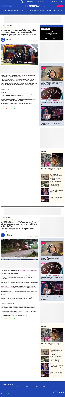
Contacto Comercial (13, 386)
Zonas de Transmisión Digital (25, 386)
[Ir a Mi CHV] (22, 1)
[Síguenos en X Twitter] (52, 1)
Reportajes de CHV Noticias (13, 275)
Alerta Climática (52, 10)
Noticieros (33, 13)
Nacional (4, 10)
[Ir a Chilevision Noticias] (32, 384)
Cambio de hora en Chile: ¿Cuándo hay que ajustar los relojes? (52, 103)
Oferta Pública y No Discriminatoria (40, 386)
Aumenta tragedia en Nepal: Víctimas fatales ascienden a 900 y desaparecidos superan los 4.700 (51, 170)
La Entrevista (60, 10)
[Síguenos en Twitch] (63, 1)
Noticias (3, 25)
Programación (52, 6)
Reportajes (16, 10)
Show (47, 10)
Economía (29, 10)
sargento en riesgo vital (6, 287)
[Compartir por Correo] (37, 41)
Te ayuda (42, 10)
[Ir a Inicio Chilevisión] (41, 1)
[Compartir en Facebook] (28, 41)
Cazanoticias (22, 10)
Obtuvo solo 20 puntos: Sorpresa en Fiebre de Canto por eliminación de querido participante (52, 123)
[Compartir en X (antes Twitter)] (33, 41)
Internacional (10, 10)
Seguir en (4, 108)
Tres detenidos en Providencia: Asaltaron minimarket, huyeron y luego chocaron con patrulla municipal (55, 184)
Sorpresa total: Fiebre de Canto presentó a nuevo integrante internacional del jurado (56, 191)
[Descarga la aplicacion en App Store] (11, 394)
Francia (20, 76)
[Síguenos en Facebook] (54, 1)
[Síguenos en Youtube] (61, 1)
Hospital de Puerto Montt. (13, 312)
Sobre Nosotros (4, 386)
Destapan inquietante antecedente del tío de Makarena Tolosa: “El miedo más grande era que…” (52, 83)
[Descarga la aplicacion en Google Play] (4, 394)
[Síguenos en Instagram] (56, 1)
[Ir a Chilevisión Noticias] (32, 6)
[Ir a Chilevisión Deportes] (30, 1)
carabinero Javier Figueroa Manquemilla (28, 270)
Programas (45, 6)
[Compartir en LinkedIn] (35, 41)
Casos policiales (35, 10)
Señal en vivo (59, 6)
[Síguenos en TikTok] (59, 1)
